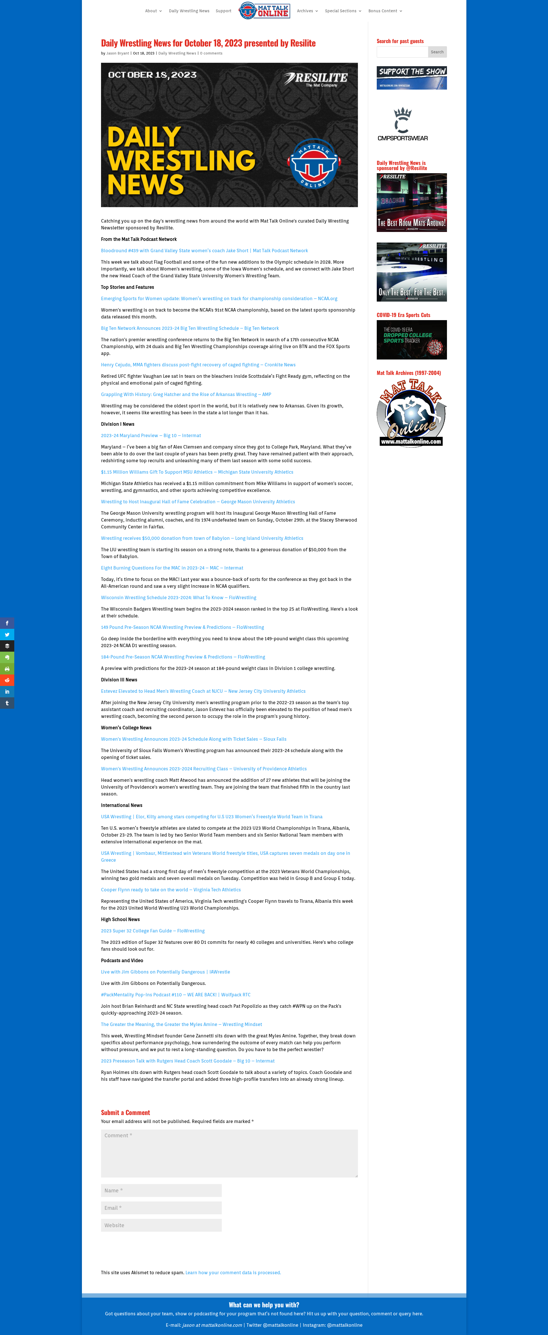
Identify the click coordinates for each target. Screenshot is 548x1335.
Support (223, 11)
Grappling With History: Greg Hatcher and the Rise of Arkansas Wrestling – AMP (186, 394)
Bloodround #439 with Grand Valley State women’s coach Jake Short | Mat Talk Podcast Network (204, 250)
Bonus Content (382, 11)
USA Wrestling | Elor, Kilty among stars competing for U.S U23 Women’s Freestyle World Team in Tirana (212, 816)
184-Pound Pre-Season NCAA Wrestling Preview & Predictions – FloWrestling (183, 657)
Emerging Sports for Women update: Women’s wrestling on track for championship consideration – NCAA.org (219, 298)
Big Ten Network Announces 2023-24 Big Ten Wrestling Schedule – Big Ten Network (190, 328)
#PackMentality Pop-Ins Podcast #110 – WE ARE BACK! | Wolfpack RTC (176, 994)
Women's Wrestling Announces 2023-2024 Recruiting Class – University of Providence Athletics (204, 768)
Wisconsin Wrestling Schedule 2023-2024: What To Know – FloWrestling (178, 597)
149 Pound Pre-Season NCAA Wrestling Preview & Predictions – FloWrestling (182, 627)
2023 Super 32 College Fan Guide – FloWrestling (153, 931)
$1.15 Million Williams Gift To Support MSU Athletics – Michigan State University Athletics (197, 472)
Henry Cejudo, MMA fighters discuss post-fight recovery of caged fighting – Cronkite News (198, 364)
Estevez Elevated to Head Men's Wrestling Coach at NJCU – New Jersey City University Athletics (203, 691)
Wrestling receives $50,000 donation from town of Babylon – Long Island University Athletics (202, 538)
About (151, 11)
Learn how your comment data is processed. (233, 1272)
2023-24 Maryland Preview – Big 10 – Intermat (151, 435)
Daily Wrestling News (189, 11)
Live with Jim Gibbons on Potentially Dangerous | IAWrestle (165, 972)
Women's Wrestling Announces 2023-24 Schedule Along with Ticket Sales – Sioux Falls (194, 739)
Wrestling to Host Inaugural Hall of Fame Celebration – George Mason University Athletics (198, 501)
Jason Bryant (117, 53)
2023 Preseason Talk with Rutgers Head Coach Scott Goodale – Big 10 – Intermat (188, 1061)
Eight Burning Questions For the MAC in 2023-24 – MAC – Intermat (172, 568)
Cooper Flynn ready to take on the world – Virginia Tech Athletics (171, 889)
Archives (305, 11)
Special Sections (340, 11)
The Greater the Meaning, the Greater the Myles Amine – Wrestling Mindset (181, 1024)
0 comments (211, 53)
